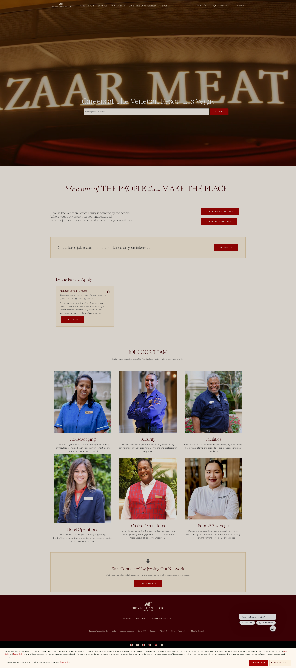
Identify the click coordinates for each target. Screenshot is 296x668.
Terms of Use (64, 662)
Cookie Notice (18, 654)
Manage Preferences (280, 663)
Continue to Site (258, 663)
